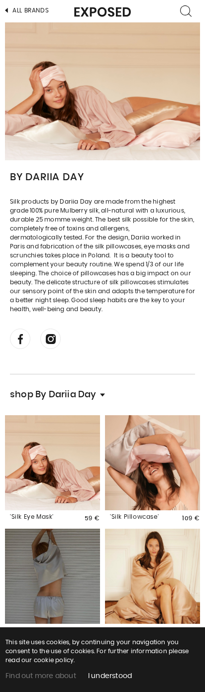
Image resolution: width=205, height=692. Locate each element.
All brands (30, 10)
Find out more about (40, 676)
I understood (110, 676)
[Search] (186, 11)
